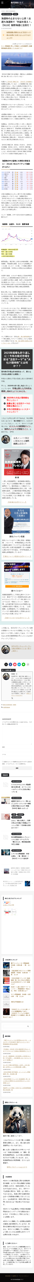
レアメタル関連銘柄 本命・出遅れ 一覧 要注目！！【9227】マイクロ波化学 (21, 856)
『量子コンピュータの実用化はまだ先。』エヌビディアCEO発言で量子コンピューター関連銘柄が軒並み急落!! (17, 1042)
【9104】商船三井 (12, 82)
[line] (23, 664)
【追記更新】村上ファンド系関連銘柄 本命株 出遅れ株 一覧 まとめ (21, 972)
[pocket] (15, 664)
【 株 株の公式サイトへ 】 (17, 502)
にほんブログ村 (8, 905)
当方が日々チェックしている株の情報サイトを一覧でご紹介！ (21, 648)
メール (4, 754)
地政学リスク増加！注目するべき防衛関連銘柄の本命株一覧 (17, 1089)
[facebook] (10, 664)
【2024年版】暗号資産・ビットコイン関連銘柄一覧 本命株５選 (16, 1073)
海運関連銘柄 (6, 707)
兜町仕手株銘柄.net (17, 1002)
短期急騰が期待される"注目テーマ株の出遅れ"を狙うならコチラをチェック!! (19, 35)
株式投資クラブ (17, 3)
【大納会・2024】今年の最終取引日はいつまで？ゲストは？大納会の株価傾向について (17, 1050)
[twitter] (6, 664)
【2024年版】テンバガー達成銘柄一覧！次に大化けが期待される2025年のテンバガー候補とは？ (16, 1081)
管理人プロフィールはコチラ (17, 1167)
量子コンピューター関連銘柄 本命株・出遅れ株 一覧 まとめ (21, 965)
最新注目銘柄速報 (7, 704)
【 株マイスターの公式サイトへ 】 (17, 618)
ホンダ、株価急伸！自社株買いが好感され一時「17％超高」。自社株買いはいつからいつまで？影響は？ (17, 1058)
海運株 (14, 704)
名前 (3, 747)
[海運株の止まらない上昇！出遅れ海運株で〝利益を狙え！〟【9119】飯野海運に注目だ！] (19, 664)
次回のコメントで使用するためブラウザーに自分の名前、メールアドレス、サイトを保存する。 (17, 763)
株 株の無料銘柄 (23, 336)
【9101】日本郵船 (25, 82)
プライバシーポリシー (23, 1276)
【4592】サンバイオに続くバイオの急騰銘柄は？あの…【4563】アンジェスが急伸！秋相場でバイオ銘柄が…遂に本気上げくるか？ (16, 1013)
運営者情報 (7, 1276)
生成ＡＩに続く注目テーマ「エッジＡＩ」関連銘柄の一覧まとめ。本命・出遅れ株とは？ (21, 989)
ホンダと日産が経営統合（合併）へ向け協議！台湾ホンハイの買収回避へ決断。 (16, 1066)
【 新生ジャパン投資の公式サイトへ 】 (17, 556)
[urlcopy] (28, 664)
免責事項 (14, 1276)
